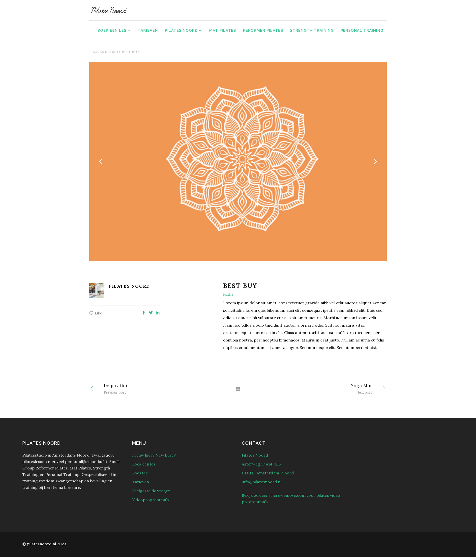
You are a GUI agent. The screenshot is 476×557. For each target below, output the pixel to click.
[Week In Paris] (238, 161)
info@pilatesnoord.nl (261, 481)
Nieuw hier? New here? (154, 455)
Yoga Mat (361, 385)
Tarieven (140, 481)
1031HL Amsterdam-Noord (268, 472)
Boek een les (143, 464)
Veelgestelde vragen (151, 490)
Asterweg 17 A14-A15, (262, 464)
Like (98, 312)
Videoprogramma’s (150, 499)
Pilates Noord (103, 52)
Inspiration (116, 385)
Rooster (140, 472)
